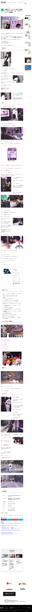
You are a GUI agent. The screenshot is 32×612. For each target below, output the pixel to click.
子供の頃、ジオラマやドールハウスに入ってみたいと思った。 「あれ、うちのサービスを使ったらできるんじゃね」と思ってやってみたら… (12, 530)
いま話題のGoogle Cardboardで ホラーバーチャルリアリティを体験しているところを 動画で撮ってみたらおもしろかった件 (10, 533)
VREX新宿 (2, 88)
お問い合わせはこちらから (13, 600)
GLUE (3, 2)
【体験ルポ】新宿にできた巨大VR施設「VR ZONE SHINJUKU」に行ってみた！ (12, 524)
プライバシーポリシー (23, 607)
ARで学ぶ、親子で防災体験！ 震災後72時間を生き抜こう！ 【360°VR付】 (11, 526)
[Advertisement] (7, 542)
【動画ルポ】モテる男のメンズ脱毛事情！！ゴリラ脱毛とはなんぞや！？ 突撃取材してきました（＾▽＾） (11, 528)
